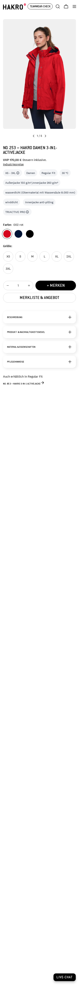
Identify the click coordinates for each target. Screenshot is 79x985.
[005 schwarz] (30, 234)
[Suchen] (58, 6)
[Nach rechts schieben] (45, 136)
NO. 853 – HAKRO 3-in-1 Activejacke (22, 384)
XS (8, 256)
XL (57, 256)
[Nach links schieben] (33, 136)
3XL (8, 268)
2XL (69, 256)
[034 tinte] (18, 234)
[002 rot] (7, 234)
